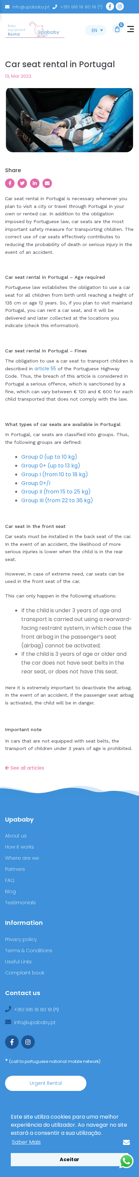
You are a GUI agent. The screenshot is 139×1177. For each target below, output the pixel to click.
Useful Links (18, 961)
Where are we (22, 858)
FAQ (10, 880)
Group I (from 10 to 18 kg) (54, 474)
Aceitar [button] (69, 1159)
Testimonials (20, 902)
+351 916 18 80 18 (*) (81, 7)
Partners (15, 869)
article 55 (45, 368)
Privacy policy (21, 939)
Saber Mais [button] (26, 1142)
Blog (10, 891)
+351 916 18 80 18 (33, 1009)
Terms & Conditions (28, 950)
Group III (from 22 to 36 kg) (57, 500)
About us (16, 835)
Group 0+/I (35, 483)
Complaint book (24, 972)
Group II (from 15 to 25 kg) (56, 492)
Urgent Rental (46, 1083)
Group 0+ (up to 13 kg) (50, 466)
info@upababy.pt (30, 7)
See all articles (26, 768)
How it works (19, 847)
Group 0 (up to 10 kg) (49, 457)
